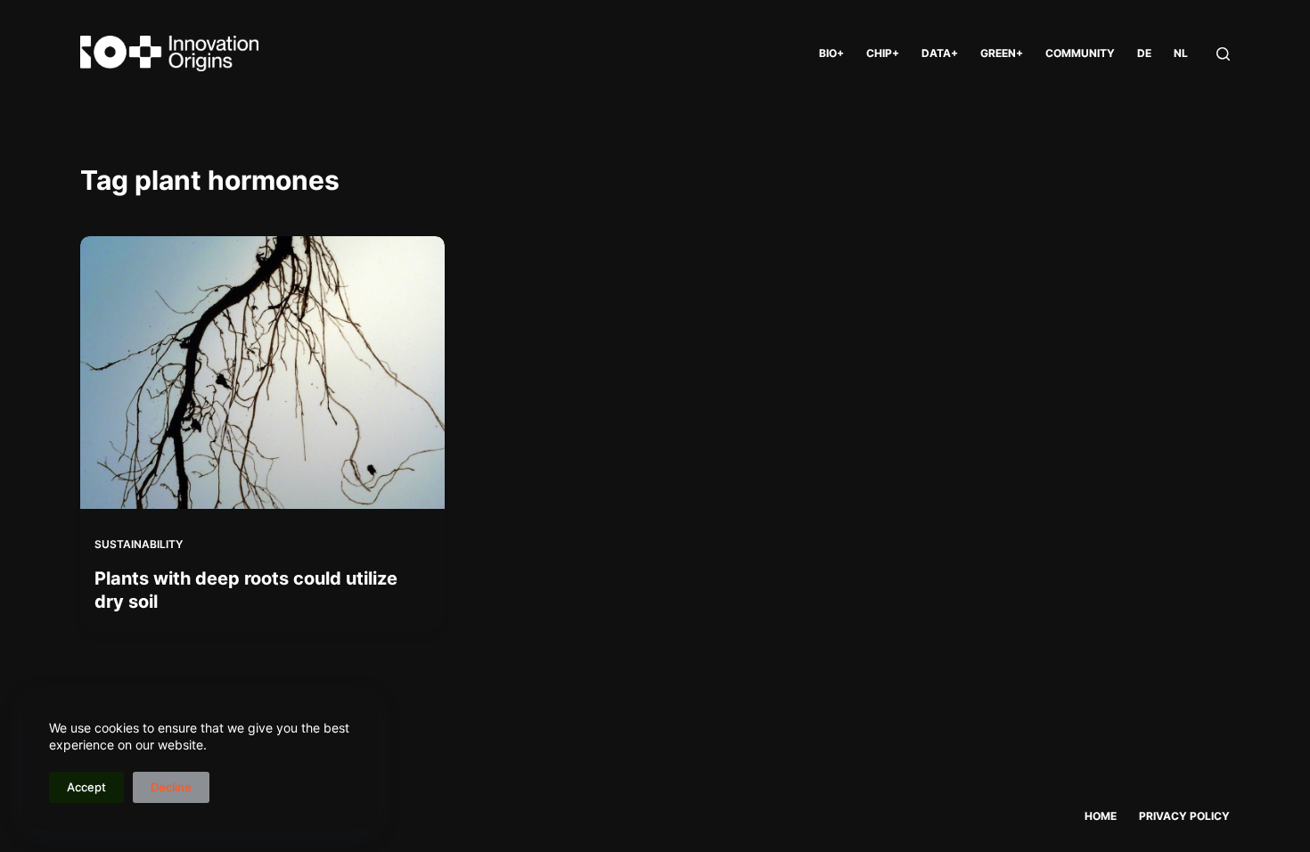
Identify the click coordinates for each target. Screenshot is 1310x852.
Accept (86, 787)
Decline (171, 787)
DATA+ (939, 53)
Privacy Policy (1184, 816)
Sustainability (138, 544)
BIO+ (831, 53)
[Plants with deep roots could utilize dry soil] (262, 372)
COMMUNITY (1080, 53)
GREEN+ (1001, 53)
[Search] (1223, 54)
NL (1181, 53)
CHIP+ (882, 53)
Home (1101, 816)
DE (1144, 53)
